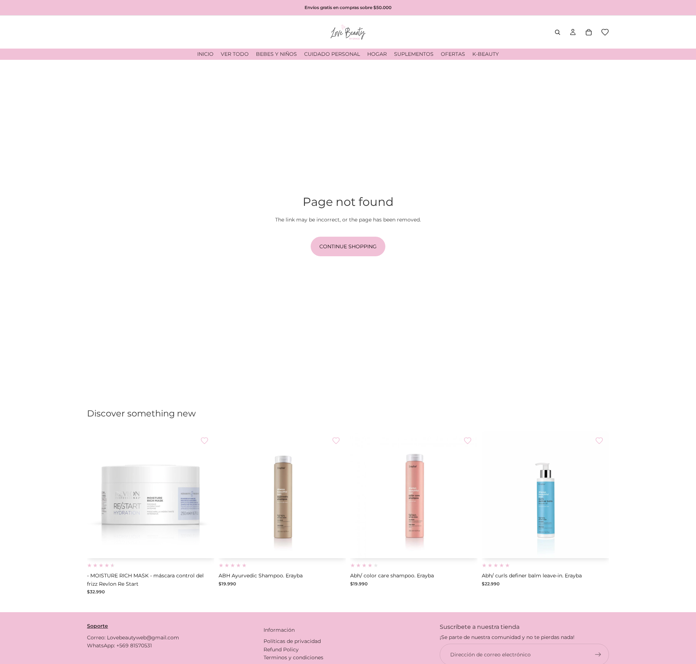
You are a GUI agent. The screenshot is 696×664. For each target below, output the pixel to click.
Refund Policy (281, 649)
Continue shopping (348, 246)
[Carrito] (589, 32)
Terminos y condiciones (293, 657)
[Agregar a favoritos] (204, 441)
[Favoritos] (605, 32)
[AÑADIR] (203, 547)
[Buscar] (558, 32)
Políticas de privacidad (292, 641)
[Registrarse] (598, 654)
